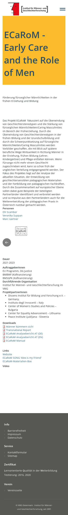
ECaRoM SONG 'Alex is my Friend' (22, 357)
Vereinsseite (15, 490)
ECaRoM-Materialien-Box (17, 361)
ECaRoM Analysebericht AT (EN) (24, 337)
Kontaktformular (17, 452)
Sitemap (12, 455)
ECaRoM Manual (15, 340)
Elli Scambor (10, 212)
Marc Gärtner (10, 219)
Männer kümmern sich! (19, 326)
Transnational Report (18, 330)
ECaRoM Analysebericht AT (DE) (24, 333)
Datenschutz (15, 437)
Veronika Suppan (12, 215)
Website (7, 354)
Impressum (14, 434)
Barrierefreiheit (17, 430)
